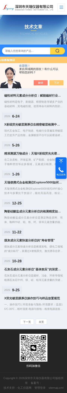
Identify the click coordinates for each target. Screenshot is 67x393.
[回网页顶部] (61, 161)
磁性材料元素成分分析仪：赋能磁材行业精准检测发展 (33, 95)
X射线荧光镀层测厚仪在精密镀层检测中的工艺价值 (33, 124)
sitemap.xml (56, 387)
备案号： (36, 382)
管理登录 (40, 387)
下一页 (27, 321)
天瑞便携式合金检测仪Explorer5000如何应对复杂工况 (33, 182)
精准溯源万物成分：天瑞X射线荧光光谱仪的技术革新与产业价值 (33, 153)
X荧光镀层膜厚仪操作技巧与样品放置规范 (32, 298)
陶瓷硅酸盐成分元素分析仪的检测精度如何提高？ (33, 211)
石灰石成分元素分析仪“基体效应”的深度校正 (33, 269)
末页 (41, 321)
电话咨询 (61, 174)
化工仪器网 (24, 387)
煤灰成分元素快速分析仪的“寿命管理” (29, 240)
